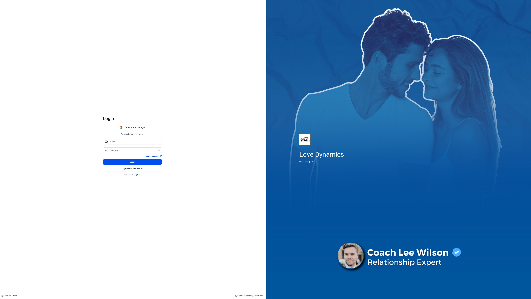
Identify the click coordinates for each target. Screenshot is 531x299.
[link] (9, 296)
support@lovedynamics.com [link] (251, 296)
